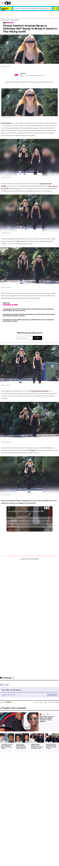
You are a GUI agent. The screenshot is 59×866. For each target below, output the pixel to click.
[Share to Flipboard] (35, 82)
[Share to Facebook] (14, 82)
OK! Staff (22, 73)
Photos (8, 19)
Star (18, 241)
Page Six (33, 450)
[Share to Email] (47, 82)
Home (2, 19)
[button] (3, 3)
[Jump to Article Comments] (7, 82)
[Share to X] (24, 82)
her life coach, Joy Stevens (39, 391)
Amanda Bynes (15, 19)
